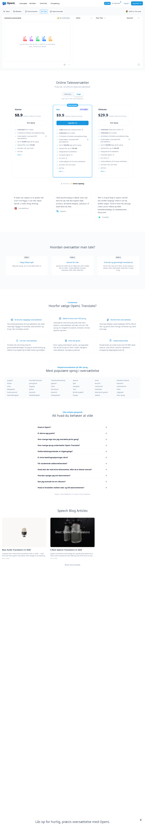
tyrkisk (31, 389)
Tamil (53, 386)
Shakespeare (55, 395)
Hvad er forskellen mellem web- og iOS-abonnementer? (61, 487)
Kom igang (31, 123)
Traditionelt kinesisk (58, 380)
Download (43, 3)
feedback (87, 494)
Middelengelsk (34, 395)
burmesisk (54, 389)
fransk (9, 383)
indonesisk (99, 386)
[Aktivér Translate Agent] (65, 65)
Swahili (97, 395)
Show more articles (72, 565)
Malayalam (11, 389)
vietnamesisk (121, 386)
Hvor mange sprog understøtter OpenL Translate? (59, 445)
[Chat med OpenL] (141, 820)
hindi (97, 380)
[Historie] (139, 65)
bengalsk (76, 386)
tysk (74, 383)
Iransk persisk (12, 392)
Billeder (19, 11)
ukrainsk (32, 392)
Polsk (118, 389)
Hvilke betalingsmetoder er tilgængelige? (55, 451)
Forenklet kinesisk (35, 380)
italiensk (54, 392)
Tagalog (32, 386)
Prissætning (55, 3)
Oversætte (23, 3)
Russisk (97, 383)
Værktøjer (32, 3)
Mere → (20, 155)
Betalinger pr (67, 183)
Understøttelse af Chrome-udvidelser (72, 161)
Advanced (117, 3)
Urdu (9, 386)
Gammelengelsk (13, 395)
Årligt (79, 94)
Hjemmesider (57, 11)
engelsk (10, 380)
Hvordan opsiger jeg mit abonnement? (54, 475)
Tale (45, 11)
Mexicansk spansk (101, 392)
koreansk (120, 383)
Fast (108, 3)
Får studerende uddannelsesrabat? (52, 463)
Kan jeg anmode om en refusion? (52, 481)
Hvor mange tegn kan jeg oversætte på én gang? (58, 439)
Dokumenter (32, 11)
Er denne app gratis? (46, 433)
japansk (53, 383)
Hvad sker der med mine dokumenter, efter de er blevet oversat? (65, 469)
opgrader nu (136, 3)
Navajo (75, 395)
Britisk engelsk (78, 392)
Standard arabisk (123, 380)
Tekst (8, 11)
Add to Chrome (135, 11)
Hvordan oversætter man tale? (72, 247)
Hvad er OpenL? (44, 427)
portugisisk (33, 383)
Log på (126, 3)
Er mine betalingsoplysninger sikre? (53, 457)
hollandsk (98, 389)
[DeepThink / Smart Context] (69, 65)
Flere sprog (121, 395)
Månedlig (67, 94)
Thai (74, 389)
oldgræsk (120, 392)
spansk (75, 380)
